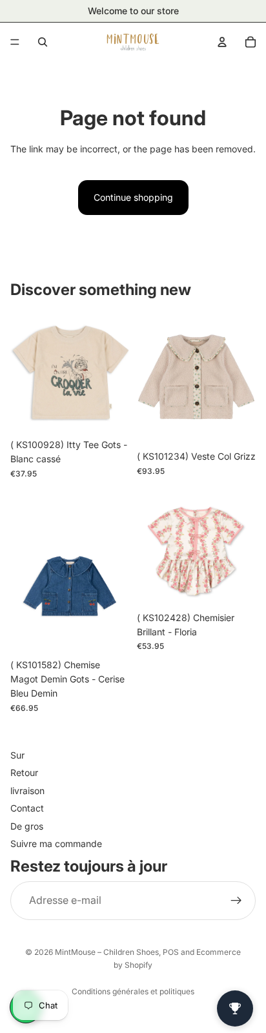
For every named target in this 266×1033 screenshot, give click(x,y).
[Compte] (222, 42)
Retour (24, 772)
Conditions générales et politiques (133, 991)
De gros (26, 825)
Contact (27, 808)
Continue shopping (133, 197)
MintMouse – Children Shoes (107, 952)
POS (171, 952)
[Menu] (15, 42)
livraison (27, 789)
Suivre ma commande (56, 843)
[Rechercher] (42, 42)
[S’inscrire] (236, 900)
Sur (17, 755)
